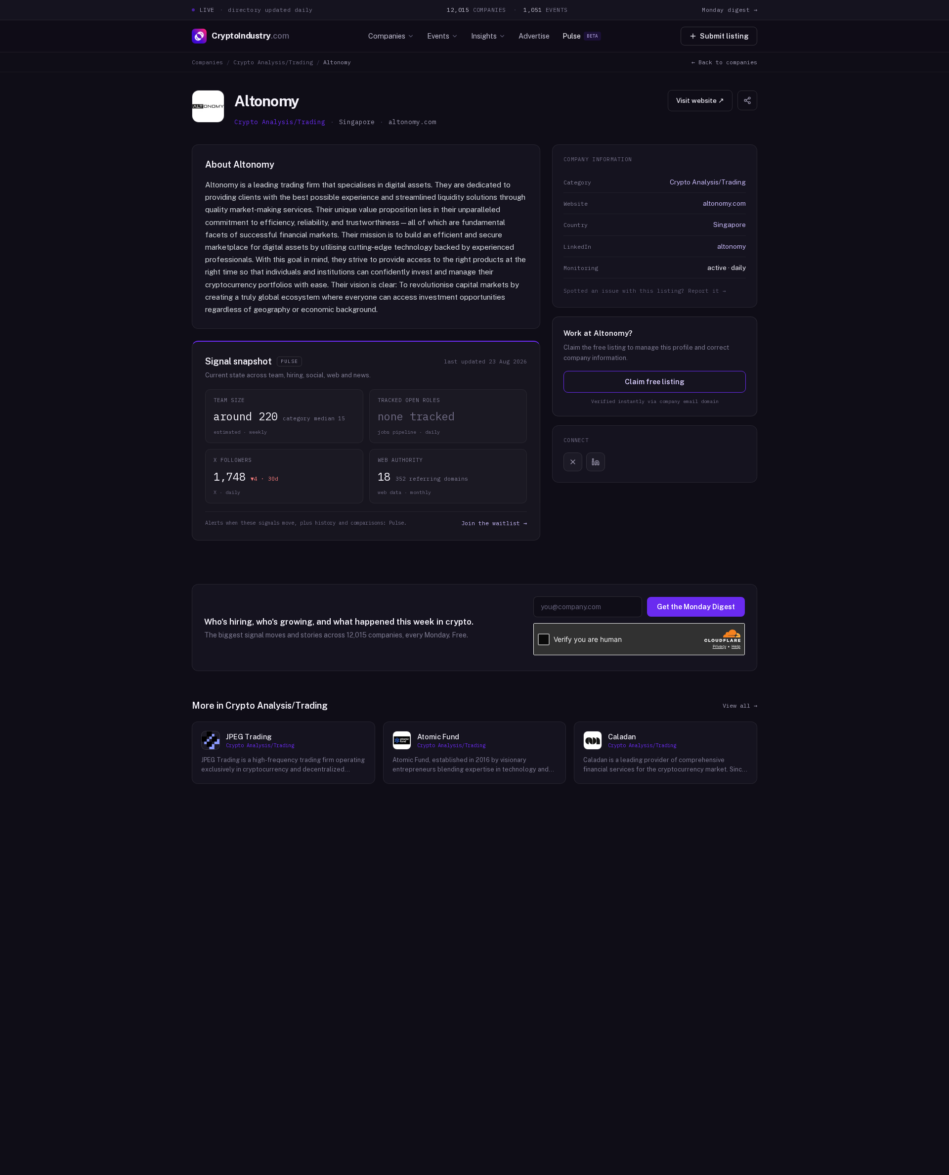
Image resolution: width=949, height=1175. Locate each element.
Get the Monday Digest (696, 607)
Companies (386, 36)
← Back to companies (724, 62)
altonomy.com (724, 203)
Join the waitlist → (494, 523)
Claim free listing (655, 382)
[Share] (747, 100)
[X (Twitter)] (572, 461)
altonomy (731, 246)
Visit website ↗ (700, 100)
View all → (740, 705)
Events (438, 36)
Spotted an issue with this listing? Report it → (644, 290)
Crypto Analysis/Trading (273, 62)
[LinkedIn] (595, 461)
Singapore (729, 224)
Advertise (534, 36)
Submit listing (724, 36)
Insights (484, 36)
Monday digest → (729, 9)
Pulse (580, 36)
